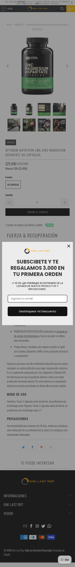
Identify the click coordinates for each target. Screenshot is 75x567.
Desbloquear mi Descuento (37, 311)
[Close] (69, 246)
